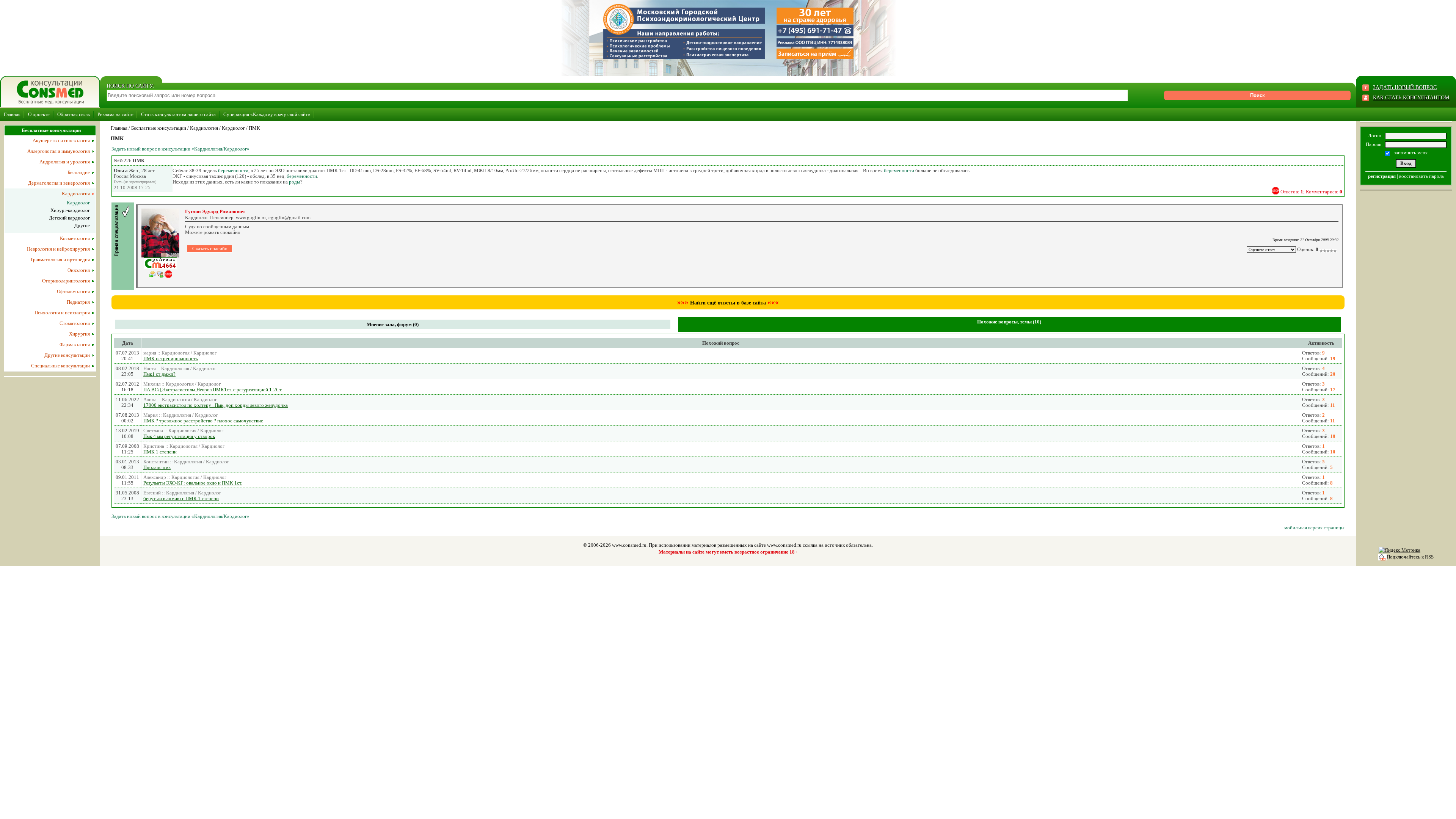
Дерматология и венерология (59, 183)
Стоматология (75, 323)
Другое (82, 225)
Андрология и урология (64, 162)
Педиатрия (78, 302)
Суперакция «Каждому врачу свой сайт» (267, 114)
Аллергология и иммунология (58, 151)
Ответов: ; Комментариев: (1311, 192)
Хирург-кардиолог (70, 210)
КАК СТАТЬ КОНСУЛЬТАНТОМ (1411, 97)
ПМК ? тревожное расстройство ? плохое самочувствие (203, 421)
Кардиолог (233, 128)
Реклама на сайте (115, 114)
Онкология (78, 270)
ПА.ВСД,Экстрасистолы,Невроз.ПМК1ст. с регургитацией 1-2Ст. (212, 389)
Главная (12, 114)
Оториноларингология (66, 281)
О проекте (39, 114)
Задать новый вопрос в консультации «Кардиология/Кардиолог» (180, 149)
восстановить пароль (1421, 176)
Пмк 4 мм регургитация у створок (179, 436)
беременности (233, 170)
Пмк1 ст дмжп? (159, 374)
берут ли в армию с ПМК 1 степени (181, 498)
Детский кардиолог (69, 218)
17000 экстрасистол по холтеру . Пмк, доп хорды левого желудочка (215, 405)
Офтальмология (73, 291)
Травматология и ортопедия (60, 259)
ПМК (254, 128)
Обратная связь (73, 114)
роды (294, 182)
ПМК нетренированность (170, 358)
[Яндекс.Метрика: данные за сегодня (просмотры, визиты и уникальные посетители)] (1399, 550)
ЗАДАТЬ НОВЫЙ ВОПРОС (1405, 87)
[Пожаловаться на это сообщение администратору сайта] (1275, 191)
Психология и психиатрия (62, 312)
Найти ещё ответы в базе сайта (728, 303)
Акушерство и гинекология (61, 140)
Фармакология (75, 344)
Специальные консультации (60, 366)
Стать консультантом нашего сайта (178, 114)
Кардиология (204, 128)
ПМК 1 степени (160, 452)
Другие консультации (67, 355)
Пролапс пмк (157, 467)
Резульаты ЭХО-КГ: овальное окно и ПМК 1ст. (192, 483)
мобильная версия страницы (1314, 527)
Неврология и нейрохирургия (58, 249)
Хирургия (79, 334)
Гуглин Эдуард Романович (215, 211)
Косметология (75, 238)
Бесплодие (78, 172)
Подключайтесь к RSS (1410, 557)
